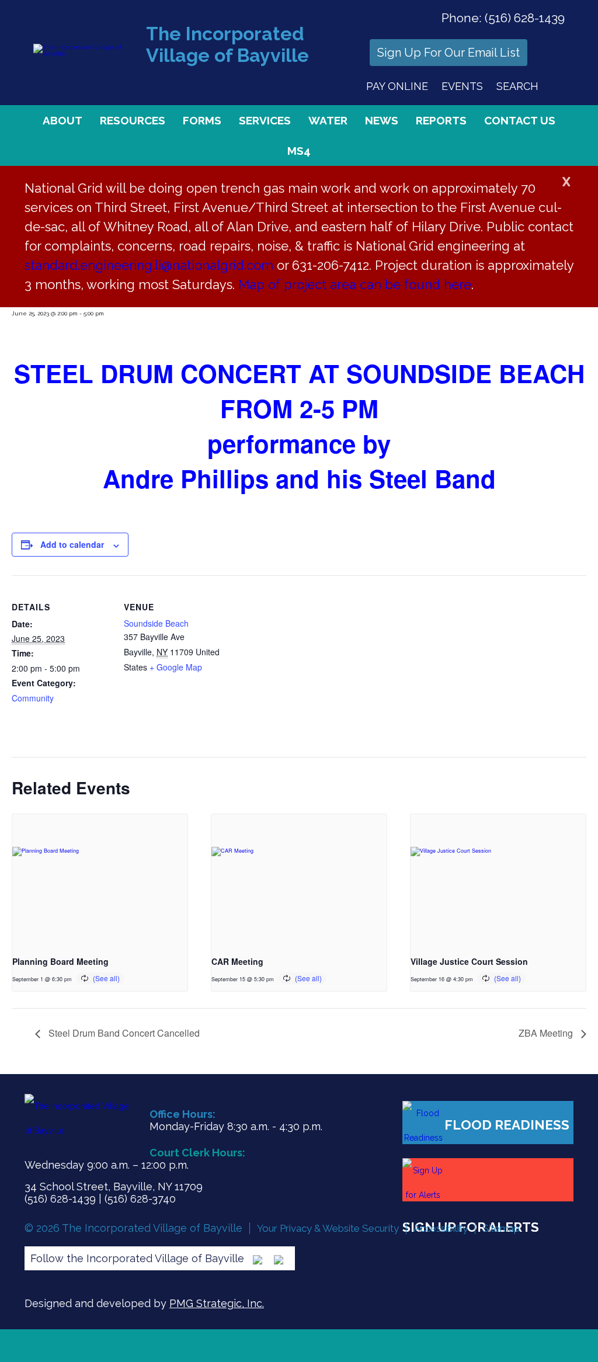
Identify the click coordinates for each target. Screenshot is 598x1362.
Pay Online (397, 86)
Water (327, 120)
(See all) (106, 978)
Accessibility (440, 1228)
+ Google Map (176, 667)
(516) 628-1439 (525, 18)
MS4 (299, 150)
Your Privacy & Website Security (328, 1228)
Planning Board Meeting (60, 961)
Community (33, 698)
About (62, 120)
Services (265, 120)
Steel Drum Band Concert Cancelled (123, 1033)
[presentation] (99, 880)
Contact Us (519, 120)
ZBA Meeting (547, 1033)
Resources (132, 120)
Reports (441, 120)
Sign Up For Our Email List (448, 53)
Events (462, 86)
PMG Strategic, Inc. (216, 1303)
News (381, 120)
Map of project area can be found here (354, 284)
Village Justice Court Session (469, 961)
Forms (202, 120)
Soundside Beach (156, 623)
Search (517, 86)
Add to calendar (72, 544)
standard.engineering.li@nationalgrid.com (149, 265)
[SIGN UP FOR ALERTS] (487, 1179)
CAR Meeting (237, 961)
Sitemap (501, 1228)
